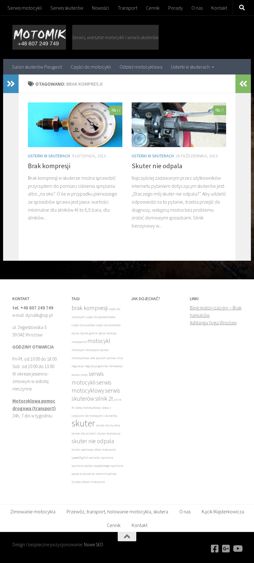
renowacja (116, 366)
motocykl (98, 341)
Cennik (153, 8)
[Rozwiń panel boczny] (11, 83)
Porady (175, 8)
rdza (120, 358)
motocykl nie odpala (85, 350)
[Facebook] (215, 548)
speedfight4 (80, 458)
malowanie (79, 342)
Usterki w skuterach (190, 67)
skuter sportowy (82, 450)
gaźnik (93, 333)
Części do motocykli (91, 67)
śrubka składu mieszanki (88, 482)
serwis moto (80, 375)
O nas (197, 8)
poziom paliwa (106, 358)
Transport (127, 8)
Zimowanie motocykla (32, 511)
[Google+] (226, 548)
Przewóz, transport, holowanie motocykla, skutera (117, 511)
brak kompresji (89, 308)
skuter (83, 423)
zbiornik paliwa (105, 474)
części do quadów (83, 325)
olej (92, 358)
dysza (75, 333)
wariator (94, 458)
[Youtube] (237, 548)
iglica (102, 333)
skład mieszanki (105, 450)
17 (222, 110)
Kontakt (219, 8)
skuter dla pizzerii (84, 433)
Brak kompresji (49, 165)
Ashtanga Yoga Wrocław (213, 323)
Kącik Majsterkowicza (223, 511)
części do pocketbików (100, 317)
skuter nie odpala (93, 441)
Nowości (100, 8)
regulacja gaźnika (96, 366)
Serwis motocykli (24, 8)
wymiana (107, 458)
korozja (111, 333)
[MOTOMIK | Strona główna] (39, 37)
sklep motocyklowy (88, 408)
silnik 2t (104, 398)
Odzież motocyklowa (141, 67)
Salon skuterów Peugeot (37, 67)
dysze (84, 333)
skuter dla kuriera (108, 425)
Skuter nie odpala (157, 165)
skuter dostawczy (108, 433)
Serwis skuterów (66, 8)
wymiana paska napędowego (91, 466)
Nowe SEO (93, 544)
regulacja (78, 366)
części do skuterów (108, 325)
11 (118, 110)
